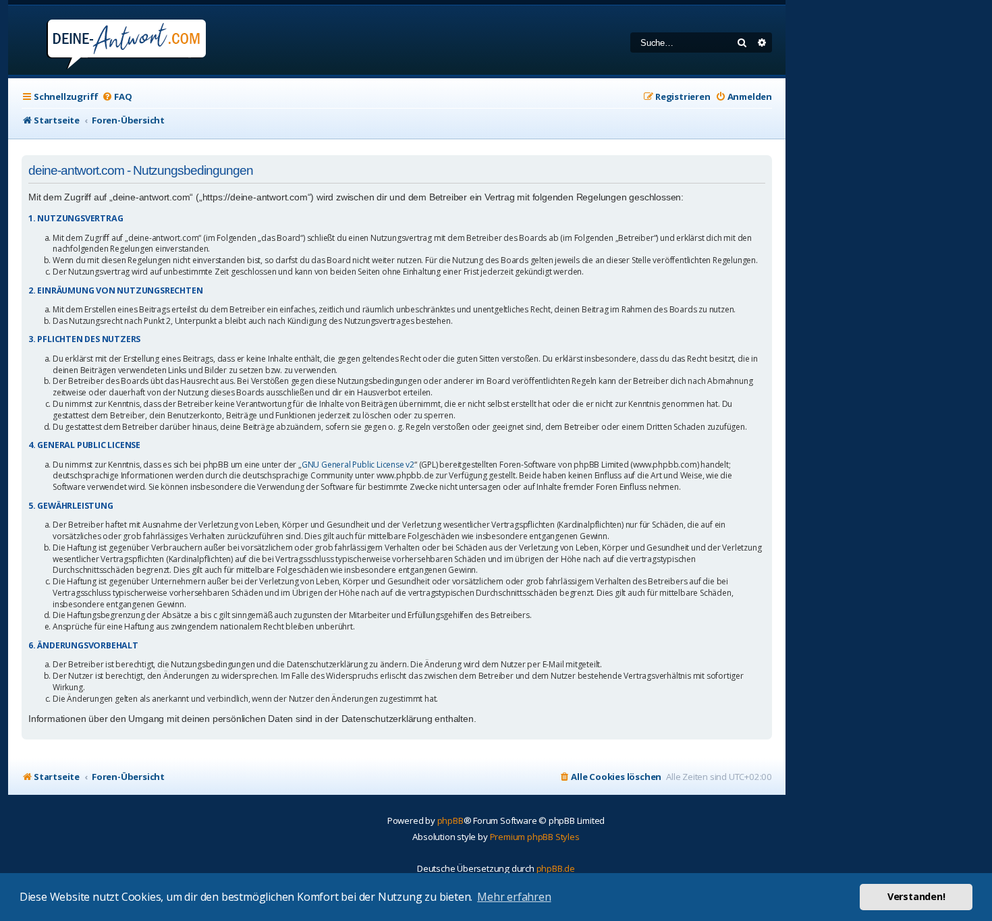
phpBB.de (555, 868)
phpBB (450, 820)
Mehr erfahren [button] (514, 896)
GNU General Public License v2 (358, 464)
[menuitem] (117, 97)
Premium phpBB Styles (535, 837)
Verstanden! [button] (916, 896)
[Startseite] (108, 40)
